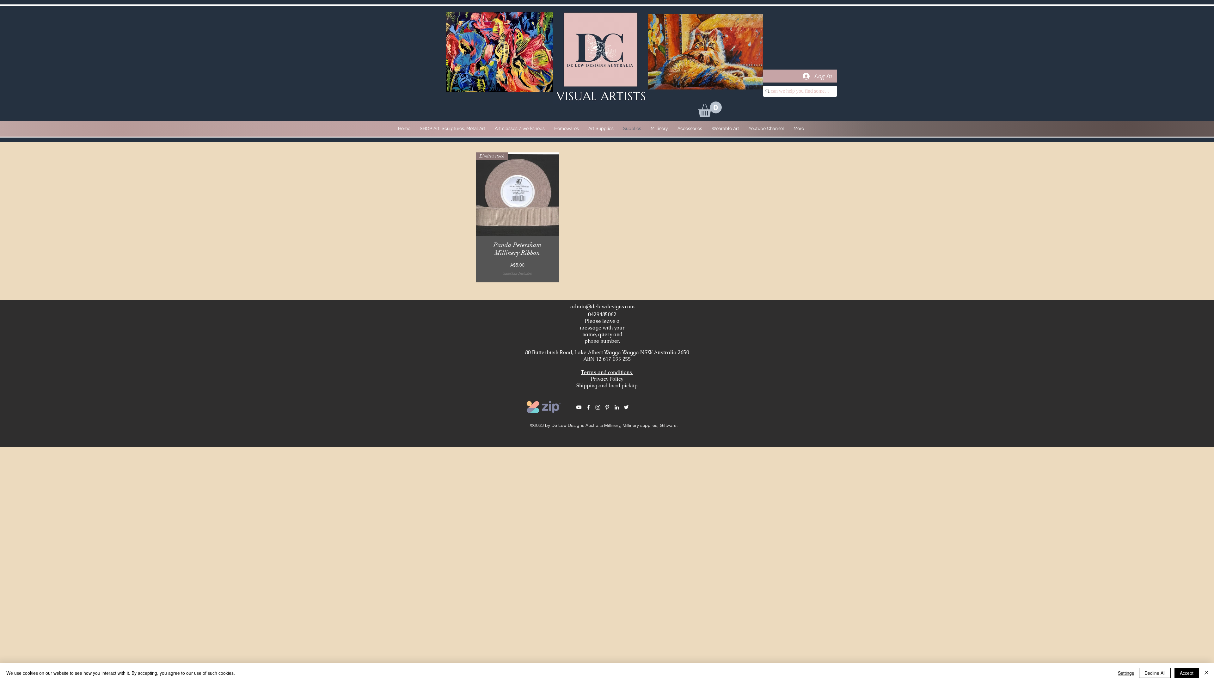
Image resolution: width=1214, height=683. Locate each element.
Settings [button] (1126, 673)
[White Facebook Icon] (588, 407)
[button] (710, 109)
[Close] (1206, 673)
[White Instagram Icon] (598, 407)
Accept (1186, 673)
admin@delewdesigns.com (602, 306)
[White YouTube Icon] (579, 407)
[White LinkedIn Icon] (617, 407)
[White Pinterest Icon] (607, 407)
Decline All (1154, 673)
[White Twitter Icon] (626, 407)
